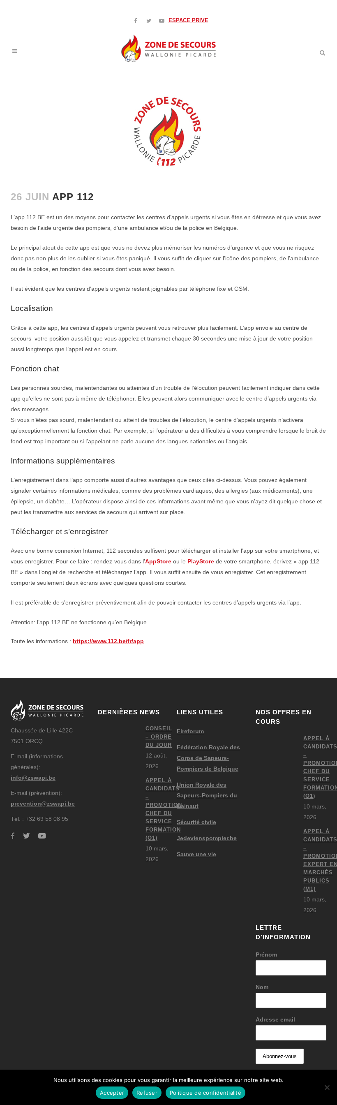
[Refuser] (327, 1087)
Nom (262, 987)
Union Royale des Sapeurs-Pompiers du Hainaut (207, 795)
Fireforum (190, 731)
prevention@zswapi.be (43, 803)
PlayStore (200, 561)
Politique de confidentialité (205, 1092)
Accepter (112, 1092)
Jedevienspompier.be (207, 838)
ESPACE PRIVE (188, 20)
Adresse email (275, 1019)
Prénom (266, 954)
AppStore (158, 561)
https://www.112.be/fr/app (108, 641)
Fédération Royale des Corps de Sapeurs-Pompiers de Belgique (208, 758)
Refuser (146, 1092)
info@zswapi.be (33, 777)
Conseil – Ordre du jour (158, 736)
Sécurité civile (196, 822)
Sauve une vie (196, 854)
